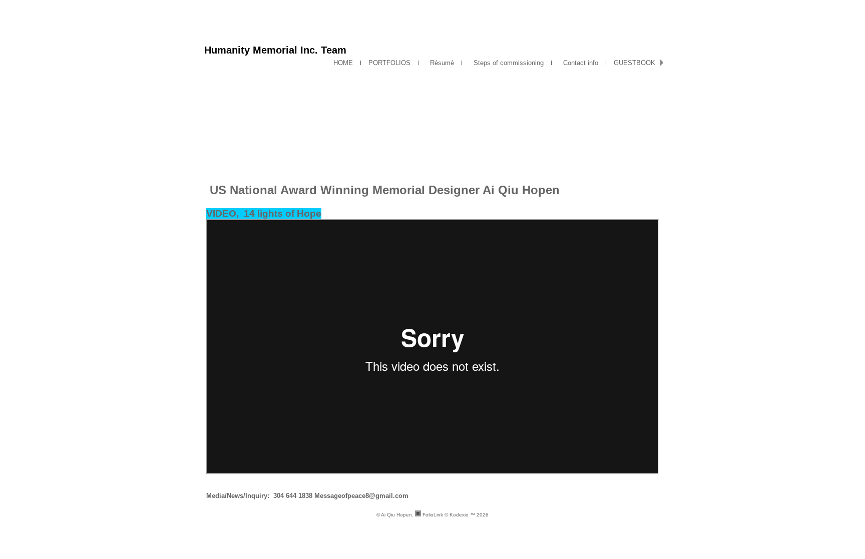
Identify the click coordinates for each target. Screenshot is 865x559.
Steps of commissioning (507, 63)
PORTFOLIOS (389, 63)
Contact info (578, 63)
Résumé (440, 63)
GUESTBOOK (634, 63)
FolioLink (432, 514)
